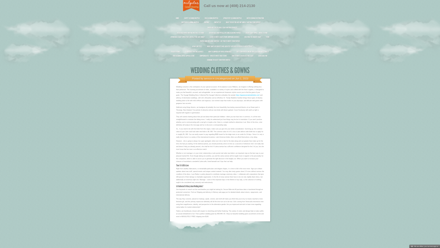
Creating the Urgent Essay (252, 37)
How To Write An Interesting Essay (242, 56)
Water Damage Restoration (255, 18)
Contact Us (217, 22)
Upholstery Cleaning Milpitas (232, 18)
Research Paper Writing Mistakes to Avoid (190, 33)
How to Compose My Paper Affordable (220, 51)
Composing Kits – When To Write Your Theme (213, 56)
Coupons (206, 22)
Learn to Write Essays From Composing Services (224, 37)
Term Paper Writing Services (194, 51)
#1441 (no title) (197, 46)
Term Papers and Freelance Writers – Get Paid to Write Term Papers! (234, 39)
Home (177, 18)
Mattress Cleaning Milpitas (190, 22)
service (208, 78)
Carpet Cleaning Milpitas (192, 18)
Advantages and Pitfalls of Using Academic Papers (225, 33)
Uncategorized (223, 78)
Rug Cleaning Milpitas (211, 18)
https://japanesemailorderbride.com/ (248, 95)
